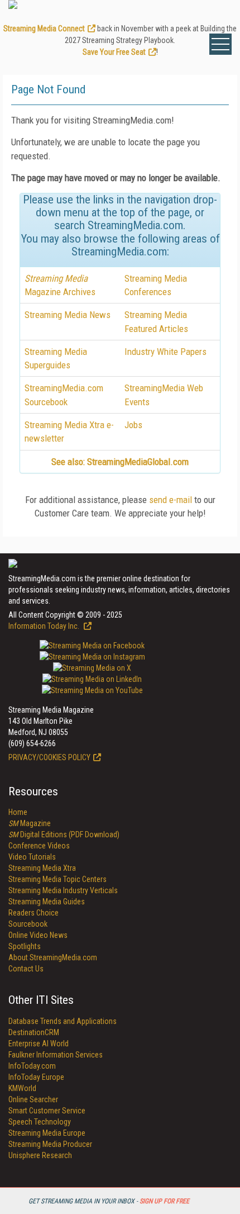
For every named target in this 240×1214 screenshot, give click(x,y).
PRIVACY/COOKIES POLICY (49, 757)
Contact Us (26, 968)
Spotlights (24, 946)
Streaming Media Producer (50, 1144)
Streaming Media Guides (46, 901)
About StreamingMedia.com (52, 957)
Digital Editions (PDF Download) (63, 834)
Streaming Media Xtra (42, 868)
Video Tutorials (32, 856)
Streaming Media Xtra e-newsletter (69, 431)
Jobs (133, 424)
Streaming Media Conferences (155, 285)
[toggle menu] (220, 44)
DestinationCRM (33, 1032)
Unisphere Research (40, 1155)
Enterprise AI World (38, 1043)
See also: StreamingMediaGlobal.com (120, 461)
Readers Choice (33, 912)
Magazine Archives (60, 285)
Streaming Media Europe (46, 1132)
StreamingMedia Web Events (163, 394)
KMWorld (22, 1088)
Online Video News (38, 935)
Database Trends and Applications (62, 1021)
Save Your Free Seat (114, 52)
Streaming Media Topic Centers (57, 879)
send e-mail (170, 499)
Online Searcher (33, 1099)
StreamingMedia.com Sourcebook (64, 394)
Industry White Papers (165, 351)
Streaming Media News (68, 314)
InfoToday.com (32, 1065)
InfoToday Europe (36, 1077)
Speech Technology (39, 1121)
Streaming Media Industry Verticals (63, 890)
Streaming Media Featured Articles (156, 321)
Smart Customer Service (46, 1110)
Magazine (29, 823)
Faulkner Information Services (55, 1054)
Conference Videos (39, 845)
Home (17, 812)
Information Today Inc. (44, 626)
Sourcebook (27, 923)
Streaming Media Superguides (56, 358)
